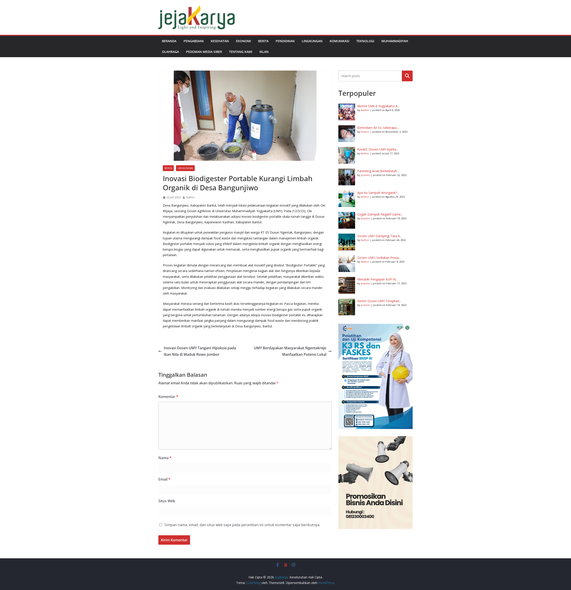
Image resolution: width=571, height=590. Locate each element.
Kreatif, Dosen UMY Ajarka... (377, 149)
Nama (165, 457)
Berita (263, 41)
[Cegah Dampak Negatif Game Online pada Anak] (346, 220)
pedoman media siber (204, 52)
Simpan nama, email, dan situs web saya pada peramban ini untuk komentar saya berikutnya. (242, 524)
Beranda (169, 41)
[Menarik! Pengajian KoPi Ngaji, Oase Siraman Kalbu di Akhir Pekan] (346, 285)
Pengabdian (194, 41)
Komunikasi (339, 41)
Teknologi (365, 41)
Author (190, 197)
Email (164, 479)
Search (407, 75)
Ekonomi (243, 41)
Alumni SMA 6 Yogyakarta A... (378, 106)
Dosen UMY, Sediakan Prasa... (379, 257)
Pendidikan (285, 41)
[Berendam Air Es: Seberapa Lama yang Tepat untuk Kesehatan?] (346, 133)
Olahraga (170, 52)
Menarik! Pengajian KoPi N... (377, 279)
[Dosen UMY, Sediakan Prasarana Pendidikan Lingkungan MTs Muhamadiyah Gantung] (346, 263)
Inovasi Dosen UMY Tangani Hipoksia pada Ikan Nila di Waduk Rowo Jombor (200, 351)
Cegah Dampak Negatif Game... (380, 214)
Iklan (264, 52)
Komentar (168, 396)
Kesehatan (220, 41)
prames (365, 175)
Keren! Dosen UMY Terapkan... (379, 301)
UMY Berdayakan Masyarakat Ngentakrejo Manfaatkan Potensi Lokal (290, 351)
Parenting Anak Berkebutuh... (378, 171)
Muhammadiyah (394, 41)
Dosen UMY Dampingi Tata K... (379, 236)
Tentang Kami (240, 52)
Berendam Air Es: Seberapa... (378, 128)
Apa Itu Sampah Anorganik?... (378, 192)
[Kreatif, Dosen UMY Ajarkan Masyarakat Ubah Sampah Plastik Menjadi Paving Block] (346, 155)
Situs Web (166, 500)
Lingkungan (312, 41)
